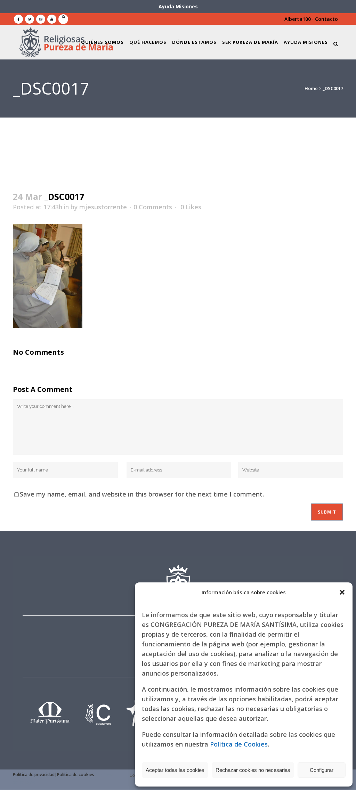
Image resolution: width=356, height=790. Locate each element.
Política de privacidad (34, 774)
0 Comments (153, 207)
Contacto (326, 19)
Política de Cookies (239, 744)
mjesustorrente (103, 207)
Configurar (321, 770)
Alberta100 (297, 19)
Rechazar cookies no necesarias (253, 770)
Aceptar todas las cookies (175, 770)
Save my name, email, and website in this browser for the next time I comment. (142, 494)
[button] (342, 592)
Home (311, 88)
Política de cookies (75, 774)
